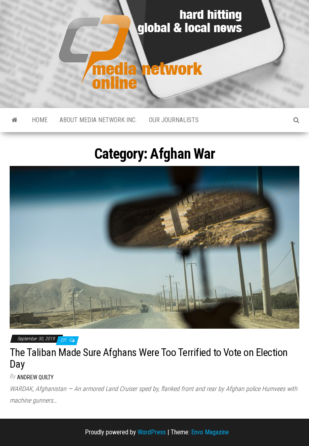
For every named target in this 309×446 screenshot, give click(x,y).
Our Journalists (174, 120)
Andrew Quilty (35, 377)
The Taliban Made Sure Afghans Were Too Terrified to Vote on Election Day (149, 358)
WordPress (152, 432)
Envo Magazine (210, 432)
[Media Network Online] (15, 120)
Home (39, 120)
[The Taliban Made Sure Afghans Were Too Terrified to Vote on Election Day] (154, 247)
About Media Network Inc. (98, 120)
